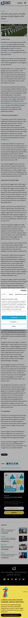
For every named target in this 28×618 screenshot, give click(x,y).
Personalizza (13, 321)
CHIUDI (25, 591)
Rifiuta (14, 326)
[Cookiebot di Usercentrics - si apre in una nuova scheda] (20, 290)
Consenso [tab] (4, 294)
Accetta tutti (14, 317)
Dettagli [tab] (11, 294)
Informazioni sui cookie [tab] (20, 294)
